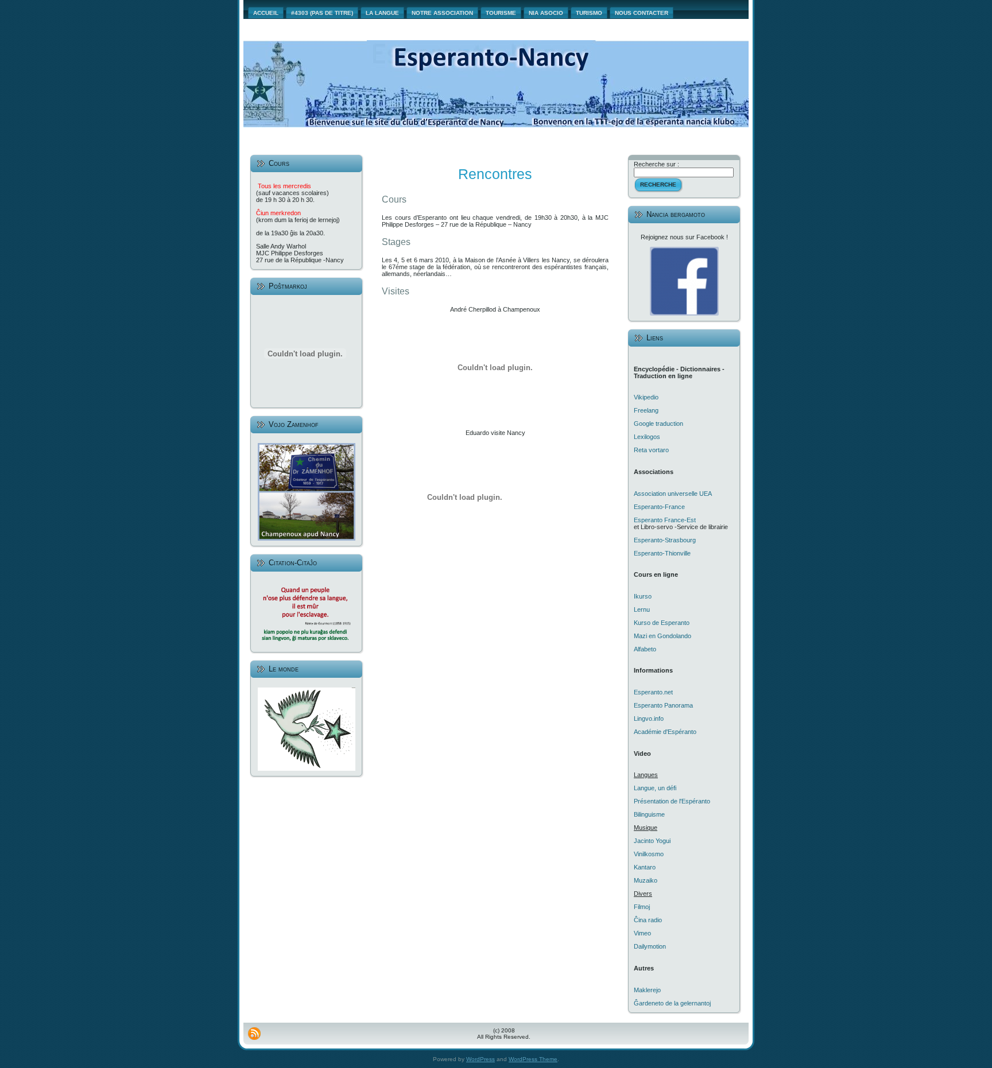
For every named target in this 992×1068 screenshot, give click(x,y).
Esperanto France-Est (665, 519)
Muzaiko (645, 880)
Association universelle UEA (673, 493)
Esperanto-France (659, 506)
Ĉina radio (648, 919)
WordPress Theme (533, 1059)
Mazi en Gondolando (662, 635)
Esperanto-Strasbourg (665, 540)
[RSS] (254, 1033)
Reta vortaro (651, 449)
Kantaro (645, 867)
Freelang (646, 410)
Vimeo (642, 933)
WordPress (480, 1059)
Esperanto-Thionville (662, 553)
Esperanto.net (653, 692)
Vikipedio (646, 397)
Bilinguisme (649, 814)
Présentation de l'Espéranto (672, 801)
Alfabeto (645, 649)
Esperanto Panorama (663, 705)
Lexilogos (647, 436)
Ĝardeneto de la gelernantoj (672, 1003)
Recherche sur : (656, 164)
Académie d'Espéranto (665, 731)
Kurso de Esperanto (661, 622)
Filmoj (642, 906)
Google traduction (658, 423)
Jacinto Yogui (652, 840)
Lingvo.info (649, 718)
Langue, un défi (655, 788)
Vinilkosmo (649, 853)
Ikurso (643, 596)
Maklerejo (647, 990)
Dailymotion (650, 946)
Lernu (642, 609)
